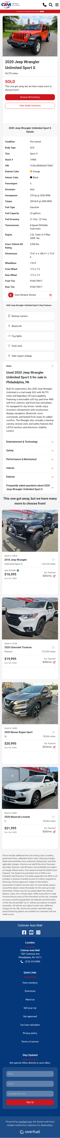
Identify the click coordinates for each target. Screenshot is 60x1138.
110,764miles (48, 651)
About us (30, 999)
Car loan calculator (30, 1025)
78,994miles (49, 736)
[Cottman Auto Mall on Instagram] (37, 932)
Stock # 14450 (10, 728)
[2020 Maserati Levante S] (30, 788)
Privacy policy (30, 1033)
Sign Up (30, 1102)
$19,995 (10, 659)
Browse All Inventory (30, 97)
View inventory (30, 982)
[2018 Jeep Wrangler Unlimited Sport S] (30, 531)
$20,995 (10, 743)
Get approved (30, 1016)
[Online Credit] (30, 11)
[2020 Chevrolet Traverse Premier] (30, 618)
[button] (45, 5)
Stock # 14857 (10, 813)
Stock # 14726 (10, 643)
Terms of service (30, 1041)
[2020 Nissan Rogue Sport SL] (30, 703)
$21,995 (10, 828)
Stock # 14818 (10, 556)
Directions (30, 991)
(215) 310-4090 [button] (32, 961)
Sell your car (30, 1008)
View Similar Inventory (30, 105)
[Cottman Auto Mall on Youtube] (30, 932)
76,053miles (49, 821)
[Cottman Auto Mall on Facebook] (22, 932)
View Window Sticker (25, 295)
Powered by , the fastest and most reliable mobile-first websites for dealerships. (30, 1123)
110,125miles (48, 564)
